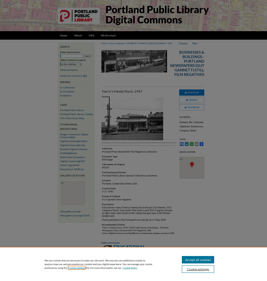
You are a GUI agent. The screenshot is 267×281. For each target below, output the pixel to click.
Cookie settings (76, 267)
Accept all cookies (198, 260)
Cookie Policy (130, 267)
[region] (133, 264)
